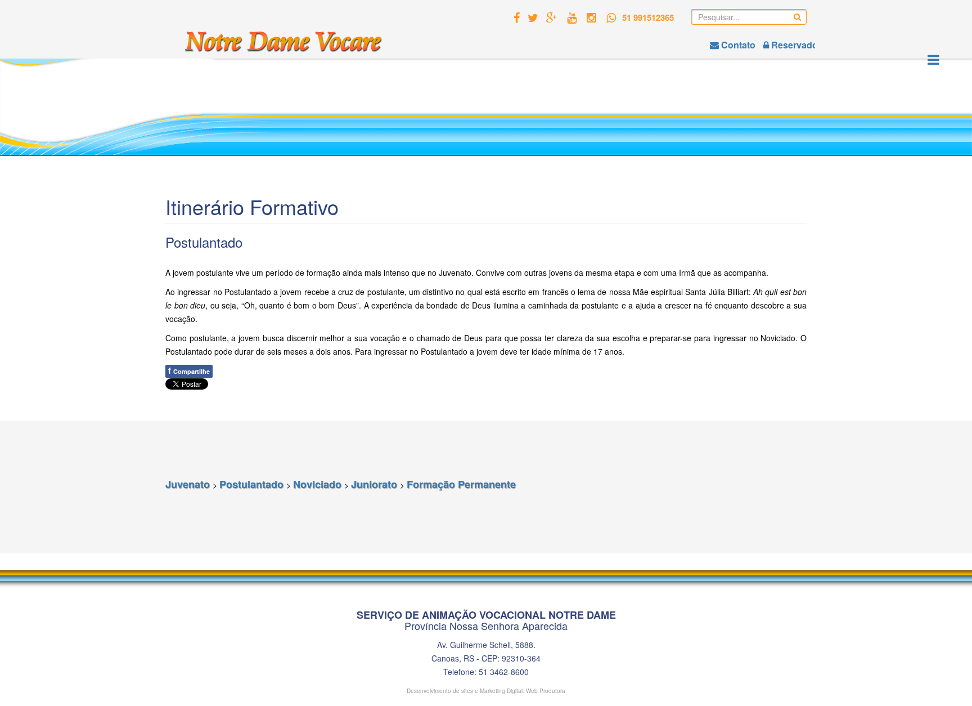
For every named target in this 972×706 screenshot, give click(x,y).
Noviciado (318, 484)
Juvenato (189, 484)
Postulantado (252, 484)
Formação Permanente (461, 484)
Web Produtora (545, 691)
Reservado (793, 44)
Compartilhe (189, 370)
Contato (737, 44)
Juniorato (375, 484)
